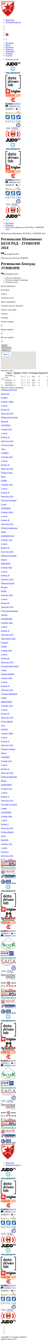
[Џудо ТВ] (26, 64)
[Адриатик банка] (26, 106)
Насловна (9, 43)
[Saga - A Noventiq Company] (5, 963)
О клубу (9, 55)
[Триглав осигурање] (26, 91)
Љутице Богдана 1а (13, 22)
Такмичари (10, 51)
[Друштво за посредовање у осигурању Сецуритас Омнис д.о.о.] (5, 977)
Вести (8, 45)
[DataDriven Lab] (26, 82)
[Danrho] (5, 916)
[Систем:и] (26, 109)
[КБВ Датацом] (26, 119)
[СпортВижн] (5, 983)
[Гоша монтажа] (5, 881)
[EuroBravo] (26, 101)
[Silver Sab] (5, 944)
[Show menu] (6, 39)
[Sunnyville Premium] (26, 112)
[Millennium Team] (26, 70)
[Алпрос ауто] (5, 987)
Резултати (9, 47)
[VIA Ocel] (26, 126)
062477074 (10, 20)
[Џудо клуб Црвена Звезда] (8, 16)
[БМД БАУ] (5, 864)
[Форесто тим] (5, 868)
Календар (9, 49)
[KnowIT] (5, 953)
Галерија (9, 53)
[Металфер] (5, 872)
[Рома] (5, 876)
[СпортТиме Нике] (26, 96)
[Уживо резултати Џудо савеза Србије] (26, 134)
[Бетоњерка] (5, 861)
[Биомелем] (5, 958)
